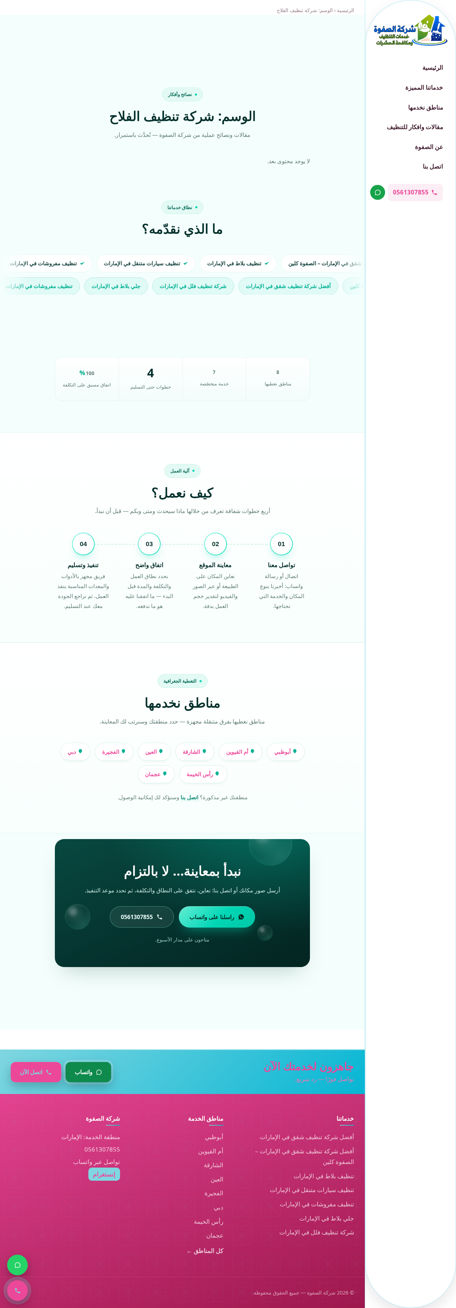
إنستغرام (104, 1174)
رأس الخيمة (200, 774)
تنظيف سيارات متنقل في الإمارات (312, 1190)
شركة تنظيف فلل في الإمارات (316, 1232)
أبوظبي (283, 751)
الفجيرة (111, 751)
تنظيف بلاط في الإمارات (324, 1176)
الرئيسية (433, 67)
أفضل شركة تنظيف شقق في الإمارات (307, 1137)
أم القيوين (238, 751)
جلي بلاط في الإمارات (326, 1218)
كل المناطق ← (204, 1250)
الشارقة (192, 751)
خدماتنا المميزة (424, 87)
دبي (73, 751)
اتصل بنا (433, 166)
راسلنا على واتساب (212, 917)
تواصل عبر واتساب (96, 1162)
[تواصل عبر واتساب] (377, 192)
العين (151, 751)
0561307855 (102, 1149)
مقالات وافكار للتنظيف (415, 127)
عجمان (153, 774)
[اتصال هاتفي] (17, 1290)
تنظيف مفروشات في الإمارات (317, 1204)
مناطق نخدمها (425, 107)
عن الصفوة (429, 147)
